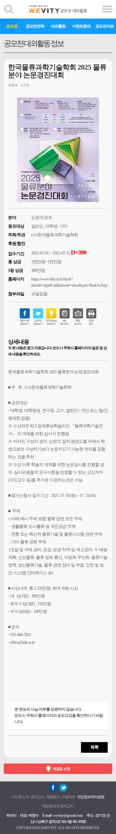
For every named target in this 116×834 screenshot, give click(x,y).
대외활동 (58, 26)
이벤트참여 (81, 26)
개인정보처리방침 (90, 797)
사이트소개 (20, 797)
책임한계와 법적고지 (58, 806)
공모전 (11, 26)
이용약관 (68, 797)
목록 (94, 747)
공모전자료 (104, 26)
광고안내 (37, 797)
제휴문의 (53, 797)
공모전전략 (35, 26)
